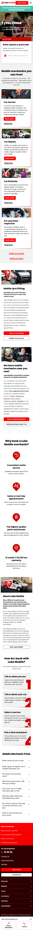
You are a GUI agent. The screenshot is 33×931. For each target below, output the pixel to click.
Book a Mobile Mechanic (17, 419)
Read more (8, 123)
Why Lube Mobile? (16, 647)
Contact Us (5, 856)
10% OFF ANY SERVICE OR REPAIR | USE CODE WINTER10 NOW (16, 9)
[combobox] (18, 55)
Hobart (13, 401)
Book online (9, 119)
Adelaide (20, 401)
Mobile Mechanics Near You (16, 424)
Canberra (7, 401)
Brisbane (7, 399)
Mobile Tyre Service (16, 338)
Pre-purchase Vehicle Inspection (11, 835)
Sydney (12, 396)
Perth (13, 399)
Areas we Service (7, 860)
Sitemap (4, 864)
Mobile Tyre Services (7, 839)
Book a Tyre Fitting (17, 333)
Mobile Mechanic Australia (9, 831)
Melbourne (20, 396)
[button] (16, 760)
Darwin (17, 399)
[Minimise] (31, 919)
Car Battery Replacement (9, 843)
